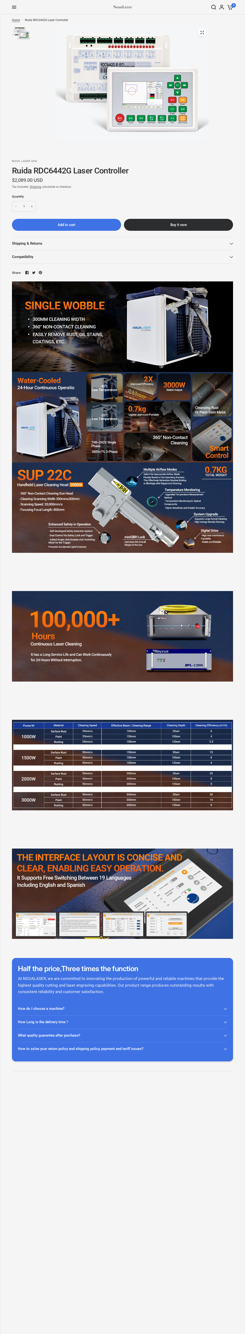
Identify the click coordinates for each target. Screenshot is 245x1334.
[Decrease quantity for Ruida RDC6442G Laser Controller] (16, 206)
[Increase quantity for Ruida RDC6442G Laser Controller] (32, 206)
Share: (16, 272)
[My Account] (222, 7)
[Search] (214, 7)
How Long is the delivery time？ (43, 1022)
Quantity (18, 196)
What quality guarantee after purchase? (49, 1035)
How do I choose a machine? (41, 1008)
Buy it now (178, 225)
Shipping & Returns (27, 243)
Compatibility (22, 257)
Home (16, 20)
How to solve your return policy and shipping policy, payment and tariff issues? (80, 1049)
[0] (229, 7)
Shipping (35, 186)
